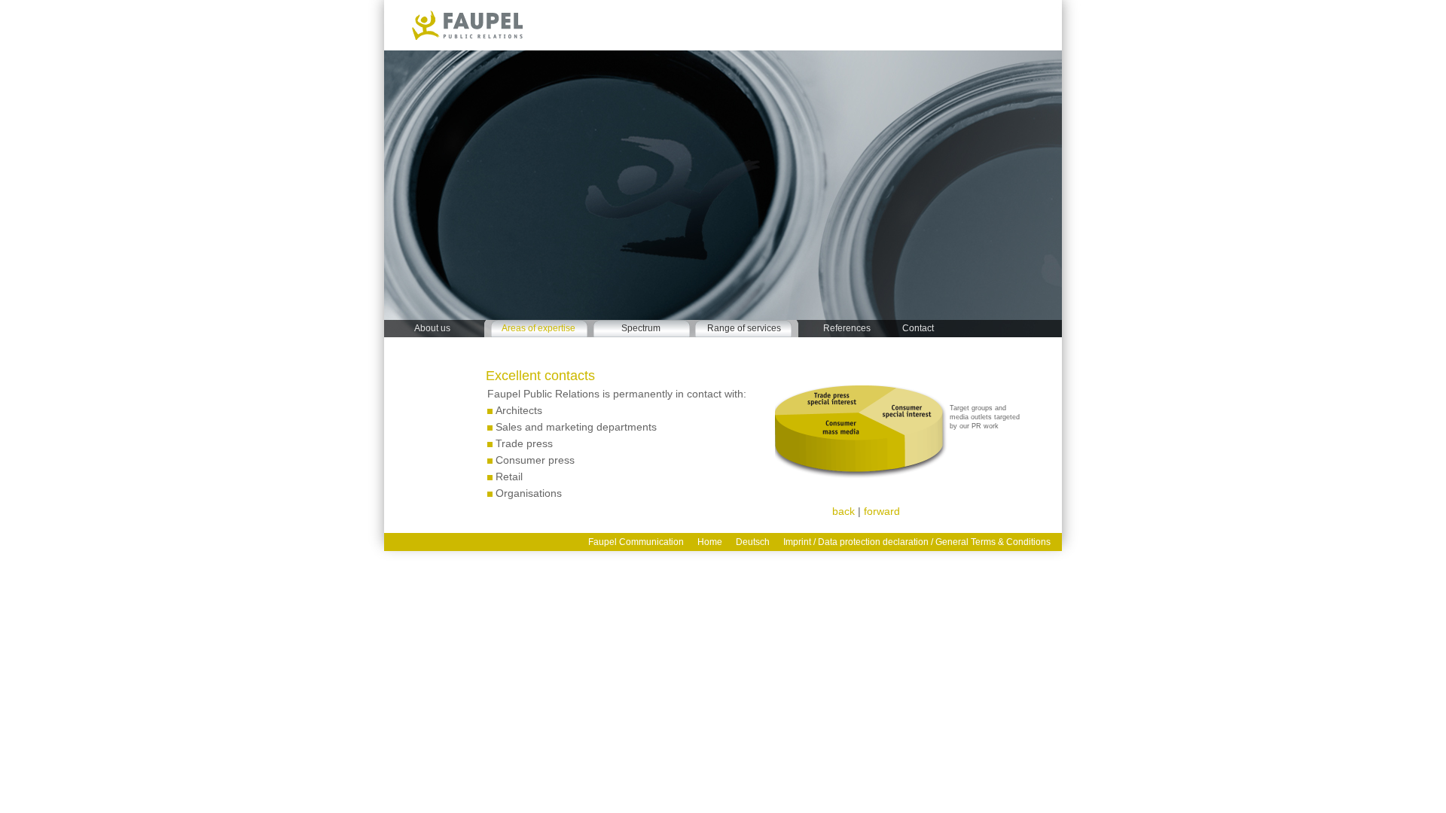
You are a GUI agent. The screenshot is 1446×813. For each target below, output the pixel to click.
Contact (918, 328)
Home (709, 542)
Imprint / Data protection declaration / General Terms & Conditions (917, 542)
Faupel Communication (636, 542)
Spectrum (640, 328)
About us (432, 328)
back (843, 511)
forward (882, 511)
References (847, 328)
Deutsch (753, 542)
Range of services (744, 328)
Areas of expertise (538, 328)
